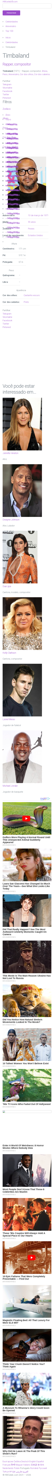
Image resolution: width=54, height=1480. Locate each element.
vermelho (10, 199)
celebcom (10, 1)
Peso (5, 74)
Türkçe (6, 1471)
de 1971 (44, 215)
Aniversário (11, 26)
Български (8, 1461)
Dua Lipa (7, 586)
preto (8, 195)
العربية (25, 1471)
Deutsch (25, 1461)
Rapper (8, 64)
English (32, 1461)
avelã (8, 143)
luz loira (9, 185)
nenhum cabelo (13, 190)
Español (40, 1461)
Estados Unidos (35, 235)
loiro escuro (11, 181)
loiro (8, 171)
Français (7, 1465)
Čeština (17, 1461)
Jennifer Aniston (10, 453)
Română (34, 1468)
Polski (17, 1468)
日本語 (34, 1465)
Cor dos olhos (26, 74)
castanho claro (13, 157)
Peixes (31, 228)
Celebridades (12, 21)
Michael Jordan (10, 785)
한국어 (41, 1465)
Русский (43, 1468)
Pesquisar (11, 13)
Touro (8, 119)
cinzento (10, 167)
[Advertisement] (27, 356)
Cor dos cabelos (42, 74)
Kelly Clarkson (9, 652)
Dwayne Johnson (11, 519)
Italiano (26, 1465)
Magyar (19, 1465)
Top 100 (9, 31)
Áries (8, 115)
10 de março (34, 215)
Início (8, 37)
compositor (22, 64)
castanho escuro (13, 162)
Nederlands (8, 1468)
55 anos (32, 222)
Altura (44, 71)
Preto (26, 302)
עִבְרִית (12, 1471)
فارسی (19, 1471)
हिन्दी (13, 1465)
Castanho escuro (32, 295)
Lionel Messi (9, 719)
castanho (10, 153)
